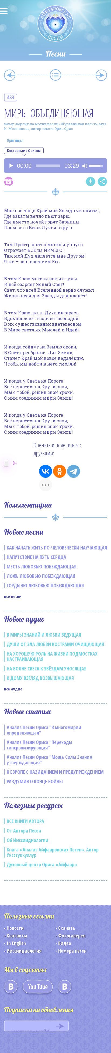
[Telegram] (73, 471)
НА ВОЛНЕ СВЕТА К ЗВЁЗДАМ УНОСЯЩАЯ (46, 668)
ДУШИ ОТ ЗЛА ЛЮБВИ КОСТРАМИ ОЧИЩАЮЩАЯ (55, 644)
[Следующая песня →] (101, 75)
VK (11, 988)
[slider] (48, 165)
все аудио (13, 689)
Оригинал (15, 140)
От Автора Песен (24, 830)
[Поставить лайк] (6, 463)
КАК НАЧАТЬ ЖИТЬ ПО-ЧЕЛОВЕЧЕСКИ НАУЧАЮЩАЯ (57, 547)
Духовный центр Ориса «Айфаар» (42, 864)
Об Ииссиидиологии (27, 840)
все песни (13, 596)
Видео (64, 943)
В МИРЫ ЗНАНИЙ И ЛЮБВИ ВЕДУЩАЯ (44, 634)
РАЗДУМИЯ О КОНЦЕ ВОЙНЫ (35, 781)
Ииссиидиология (24, 950)
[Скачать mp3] (90, 181)
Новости (15, 928)
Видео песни (8, 181)
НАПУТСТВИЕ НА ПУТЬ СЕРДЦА (36, 557)
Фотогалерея (71, 935)
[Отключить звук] (85, 166)
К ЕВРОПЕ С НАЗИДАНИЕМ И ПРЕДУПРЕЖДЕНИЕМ (55, 772)
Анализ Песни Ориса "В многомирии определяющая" (44, 730)
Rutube (64, 988)
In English (16, 943)
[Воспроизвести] (11, 166)
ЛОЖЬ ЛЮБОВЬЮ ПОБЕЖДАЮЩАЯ (41, 576)
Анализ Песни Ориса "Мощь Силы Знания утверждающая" (49, 759)
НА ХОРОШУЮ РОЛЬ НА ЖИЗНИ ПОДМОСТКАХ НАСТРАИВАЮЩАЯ (52, 656)
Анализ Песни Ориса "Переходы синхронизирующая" (39, 744)
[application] (55, 165)
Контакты (17, 935)
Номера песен (72, 950)
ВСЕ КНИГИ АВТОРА (25, 821)
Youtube (38, 988)
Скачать (66, 928)
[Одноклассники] (59, 471)
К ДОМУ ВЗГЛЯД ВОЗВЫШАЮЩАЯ (40, 678)
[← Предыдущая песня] (9, 75)
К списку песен (55, 75)
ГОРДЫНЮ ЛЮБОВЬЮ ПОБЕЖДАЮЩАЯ (45, 585)
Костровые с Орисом (24, 150)
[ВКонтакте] (45, 471)
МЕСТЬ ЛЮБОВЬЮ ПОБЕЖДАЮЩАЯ (42, 566)
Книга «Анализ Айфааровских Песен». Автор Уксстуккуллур (53, 852)
